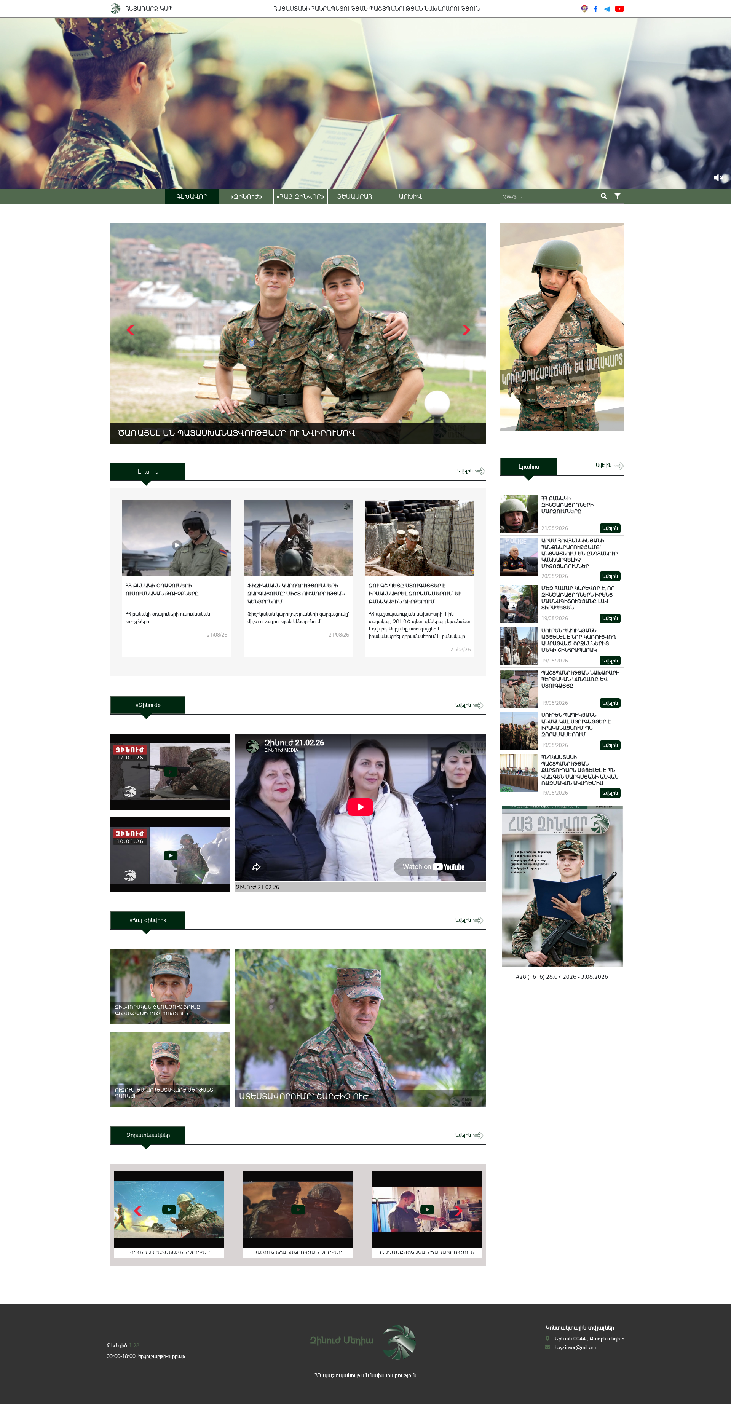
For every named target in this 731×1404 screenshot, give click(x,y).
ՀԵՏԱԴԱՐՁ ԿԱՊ (149, 8)
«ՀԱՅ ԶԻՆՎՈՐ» (300, 196)
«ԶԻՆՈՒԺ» (246, 196)
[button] (465, 330)
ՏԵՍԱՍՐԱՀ (354, 196)
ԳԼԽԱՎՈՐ (191, 196)
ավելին (465, 471)
